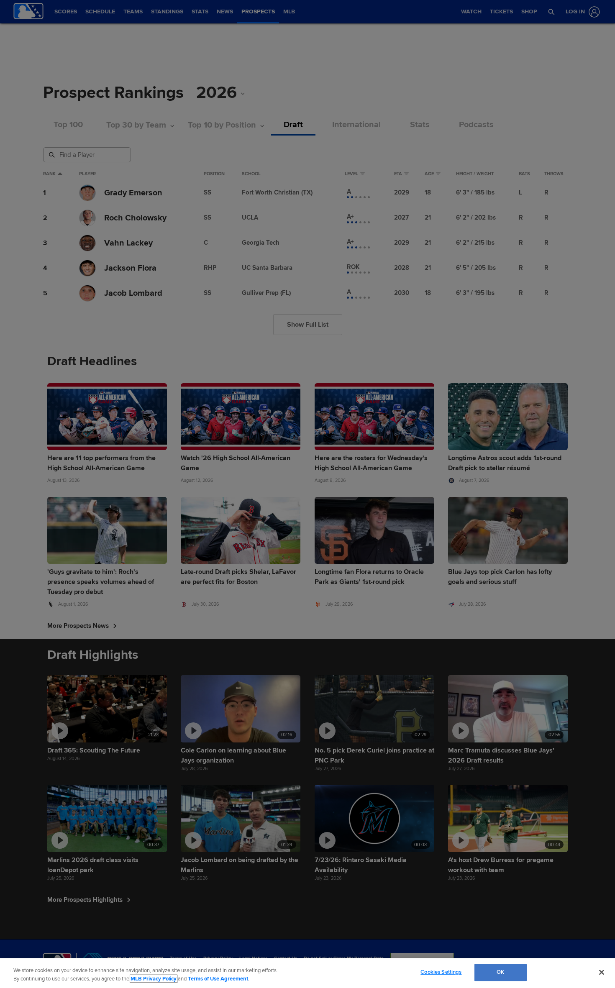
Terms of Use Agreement (218, 978)
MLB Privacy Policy (154, 978)
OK (500, 972)
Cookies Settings (440, 972)
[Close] (601, 972)
